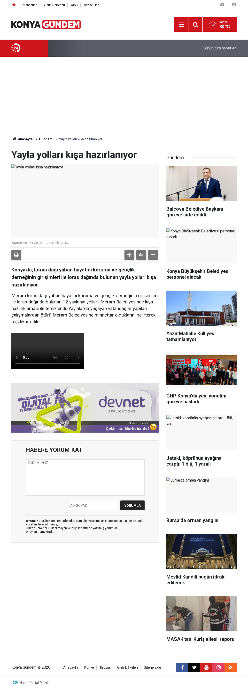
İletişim (105, 668)
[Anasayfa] (14, 5)
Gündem (46, 139)
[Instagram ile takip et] (218, 667)
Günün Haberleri (54, 5)
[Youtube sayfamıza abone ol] (206, 667)
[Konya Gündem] (46, 24)
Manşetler (30, 5)
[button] (129, 255)
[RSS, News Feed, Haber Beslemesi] (231, 667)
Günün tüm (220, 48)
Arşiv (74, 5)
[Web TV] (222, 4)
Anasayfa (25, 139)
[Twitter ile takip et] (194, 667)
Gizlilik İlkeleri (127, 668)
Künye (89, 668)
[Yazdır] (16, 255)
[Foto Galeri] (234, 4)
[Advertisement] (124, 93)
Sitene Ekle (91, 5)
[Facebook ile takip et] (182, 667)
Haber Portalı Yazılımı (36, 683)
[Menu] (181, 24)
